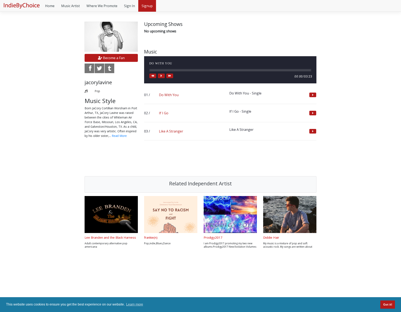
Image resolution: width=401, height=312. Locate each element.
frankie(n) (150, 237)
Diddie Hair (271, 237)
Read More (119, 136)
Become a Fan (113, 58)
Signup (147, 6)
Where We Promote (101, 6)
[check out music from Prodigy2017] (230, 214)
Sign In (129, 6)
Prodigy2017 (213, 237)
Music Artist (70, 6)
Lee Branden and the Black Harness (110, 237)
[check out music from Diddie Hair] (289, 214)
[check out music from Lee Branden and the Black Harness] (111, 214)
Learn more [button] (134, 304)
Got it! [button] (387, 304)
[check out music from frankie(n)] (170, 214)
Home (50, 6)
